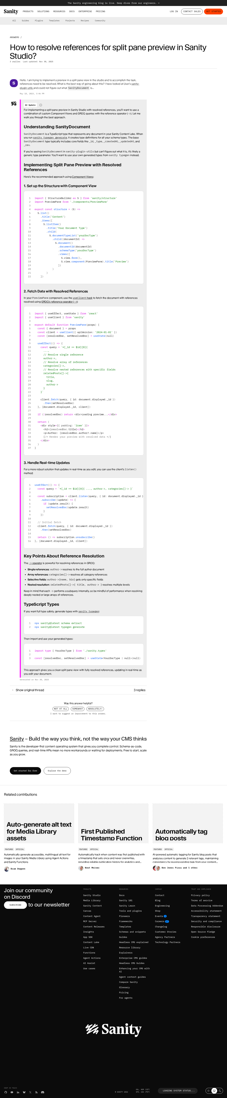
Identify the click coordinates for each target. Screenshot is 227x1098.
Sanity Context (92, 905)
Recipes (85, 20)
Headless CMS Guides (131, 963)
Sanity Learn (127, 905)
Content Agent (92, 916)
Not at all (60, 708)
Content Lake (91, 942)
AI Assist (89, 963)
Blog (157, 900)
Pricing (100, 11)
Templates (54, 20)
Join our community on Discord (28, 894)
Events (159, 916)
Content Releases (94, 926)
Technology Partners (167, 942)
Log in (174, 11)
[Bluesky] (24, 1092)
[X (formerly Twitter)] (30, 1092)
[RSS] (36, 1092)
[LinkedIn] (18, 1092)
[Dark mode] (220, 1091)
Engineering (162, 905)
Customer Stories (165, 931)
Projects (70, 20)
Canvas (87, 910)
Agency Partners (165, 937)
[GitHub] (5, 1092)
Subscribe (15, 904)
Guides (25, 20)
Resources (59, 11)
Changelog (161, 926)
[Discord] (42, 1092)
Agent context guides (132, 977)
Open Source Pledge (203, 931)
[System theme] (214, 1091)
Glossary (124, 987)
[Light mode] (208, 1091)
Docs (72, 11)
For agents (125, 997)
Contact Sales (192, 11)
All (14, 20)
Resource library (129, 947)
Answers (14, 37)
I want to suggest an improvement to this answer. (78, 713)
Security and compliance (206, 921)
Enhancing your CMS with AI (134, 970)
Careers (159, 921)
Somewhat (77, 708)
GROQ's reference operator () (59, 301)
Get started (213, 11)
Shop (157, 910)
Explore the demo (57, 770)
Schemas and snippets (132, 931)
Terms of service (201, 900)
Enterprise (85, 11)
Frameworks (125, 921)
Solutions (43, 11)
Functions (89, 952)
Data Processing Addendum (207, 905)
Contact (159, 895)
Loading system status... (179, 1090)
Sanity (17, 739)
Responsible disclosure (205, 926)
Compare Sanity (128, 982)
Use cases (89, 968)
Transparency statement (205, 916)
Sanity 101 (125, 900)
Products (28, 11)
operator (35, 563)
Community (100, 20)
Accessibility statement (206, 910)
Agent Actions (92, 958)
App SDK (88, 937)
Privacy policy (200, 895)
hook (82, 297)
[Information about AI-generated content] (40, 105)
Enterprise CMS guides (133, 958)
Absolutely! (95, 708)
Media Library (92, 900)
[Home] (11, 11)
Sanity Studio (92, 895)
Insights (88, 931)
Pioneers (124, 916)
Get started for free (25, 770)
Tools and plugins (130, 910)
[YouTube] (12, 1092)
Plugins (39, 20)
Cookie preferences (203, 937)
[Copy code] (140, 195)
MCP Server (90, 921)
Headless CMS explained (133, 942)
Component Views (82, 176)
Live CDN (88, 947)
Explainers (125, 952)
